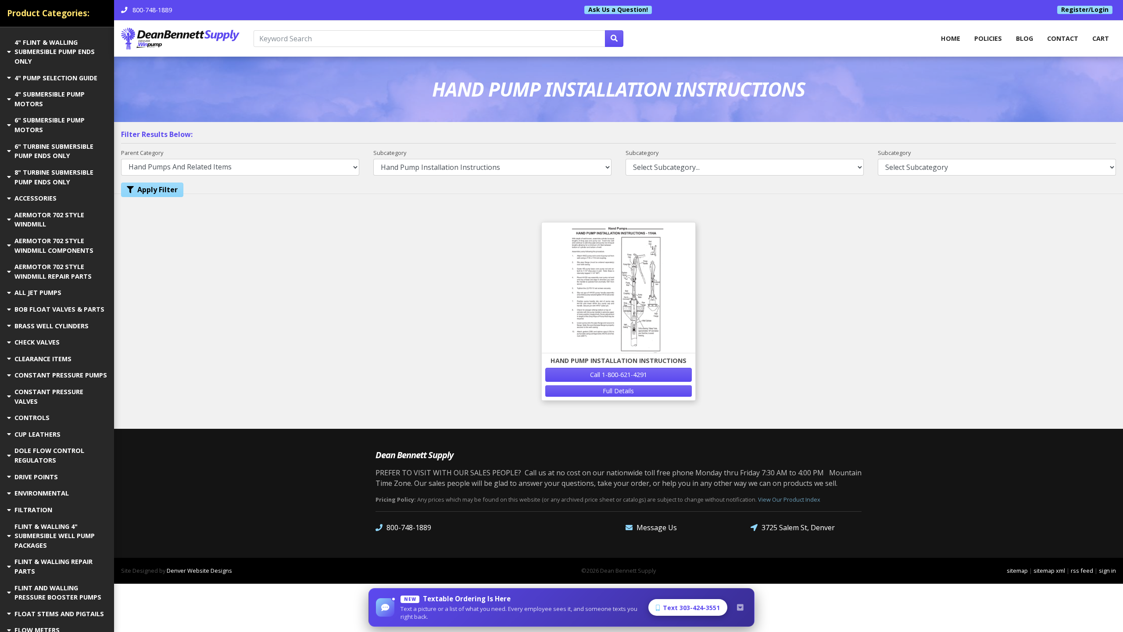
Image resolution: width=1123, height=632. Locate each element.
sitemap (1017, 571)
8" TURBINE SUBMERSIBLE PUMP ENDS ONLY (53, 177)
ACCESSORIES (35, 198)
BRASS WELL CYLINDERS (51, 326)
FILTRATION (33, 510)
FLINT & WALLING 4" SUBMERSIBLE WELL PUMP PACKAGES (54, 535)
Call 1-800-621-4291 (618, 374)
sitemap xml (1049, 571)
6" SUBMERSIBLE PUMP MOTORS (49, 125)
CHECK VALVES (37, 342)
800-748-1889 (408, 527)
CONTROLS (32, 417)
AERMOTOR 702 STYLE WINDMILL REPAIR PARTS (53, 271)
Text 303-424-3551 (691, 607)
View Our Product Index (789, 499)
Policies (988, 38)
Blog (1024, 38)
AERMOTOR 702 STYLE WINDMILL (49, 220)
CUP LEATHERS (37, 434)
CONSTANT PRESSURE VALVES (48, 397)
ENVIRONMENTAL (41, 493)
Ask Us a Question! (618, 10)
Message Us (657, 527)
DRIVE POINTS (36, 477)
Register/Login (1085, 10)
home (950, 38)
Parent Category (142, 153)
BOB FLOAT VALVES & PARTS (59, 309)
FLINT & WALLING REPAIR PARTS (53, 566)
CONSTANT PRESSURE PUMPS (60, 375)
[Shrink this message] (740, 607)
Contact (1062, 38)
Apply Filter (157, 189)
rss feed (1082, 571)
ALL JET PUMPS (37, 292)
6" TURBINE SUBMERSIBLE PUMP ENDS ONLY (53, 151)
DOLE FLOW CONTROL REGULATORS (49, 455)
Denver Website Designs (199, 571)
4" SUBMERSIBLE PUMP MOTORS (49, 99)
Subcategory (389, 153)
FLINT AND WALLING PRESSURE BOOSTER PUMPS (57, 593)
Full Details (618, 391)
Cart (1100, 38)
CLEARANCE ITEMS (43, 359)
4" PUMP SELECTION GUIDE (55, 78)
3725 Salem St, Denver (798, 527)
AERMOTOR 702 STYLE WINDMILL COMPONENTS (53, 246)
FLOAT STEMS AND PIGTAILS (59, 614)
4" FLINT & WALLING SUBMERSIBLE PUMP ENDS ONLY (54, 51)
